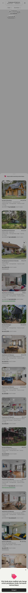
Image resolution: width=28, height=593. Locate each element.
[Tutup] (25, 569)
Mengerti (14, 590)
